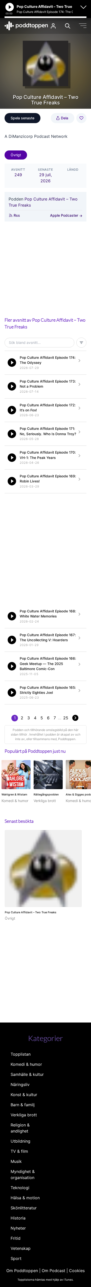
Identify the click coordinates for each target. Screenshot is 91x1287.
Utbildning (20, 1141)
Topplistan (21, 1054)
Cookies (77, 1270)
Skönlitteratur (24, 1207)
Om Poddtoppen (22, 1270)
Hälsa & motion (25, 1197)
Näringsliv (20, 1084)
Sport (16, 1258)
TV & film (19, 1151)
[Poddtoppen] (26, 26)
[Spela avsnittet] (12, 363)
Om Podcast (53, 1270)
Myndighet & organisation (23, 1174)
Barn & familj (23, 1104)
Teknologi (20, 1187)
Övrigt (16, 155)
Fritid (15, 1238)
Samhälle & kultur (27, 1074)
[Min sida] (53, 26)
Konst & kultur (24, 1094)
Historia (18, 1218)
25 (65, 717)
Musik (16, 1161)
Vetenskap (21, 1248)
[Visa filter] (81, 343)
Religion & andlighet (20, 1128)
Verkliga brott (24, 1114)
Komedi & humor (26, 1064)
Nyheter (18, 1228)
